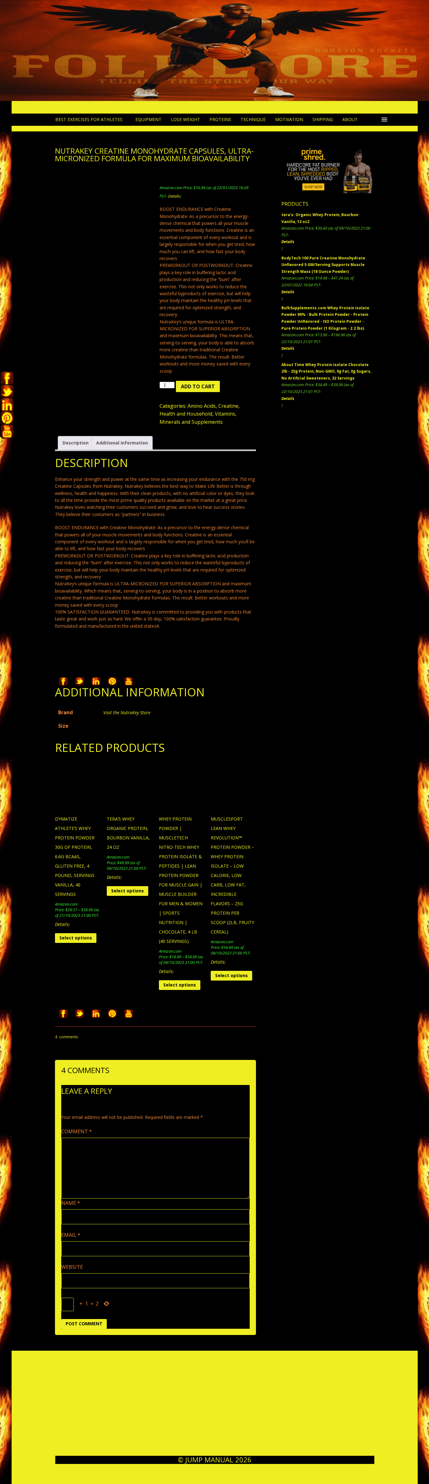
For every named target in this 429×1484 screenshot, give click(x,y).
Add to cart (198, 386)
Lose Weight (185, 119)
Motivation (289, 119)
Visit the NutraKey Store (126, 712)
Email (70, 1234)
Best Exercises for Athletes (88, 119)
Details (174, 196)
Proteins (220, 119)
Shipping (322, 119)
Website (72, 1266)
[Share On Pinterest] (112, 681)
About (350, 119)
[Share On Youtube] (128, 681)
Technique (253, 119)
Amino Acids (201, 405)
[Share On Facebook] (63, 681)
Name (70, 1202)
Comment (76, 1131)
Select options (75, 938)
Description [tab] (75, 443)
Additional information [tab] (122, 443)
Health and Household (186, 413)
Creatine (228, 405)
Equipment (148, 119)
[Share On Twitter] (79, 681)
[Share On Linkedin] (96, 681)
